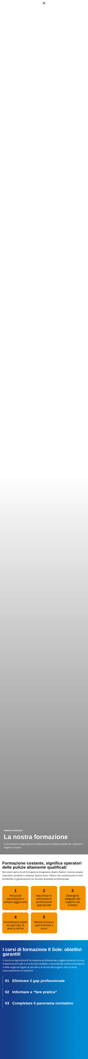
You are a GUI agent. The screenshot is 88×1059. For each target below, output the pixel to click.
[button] (44, 3)
